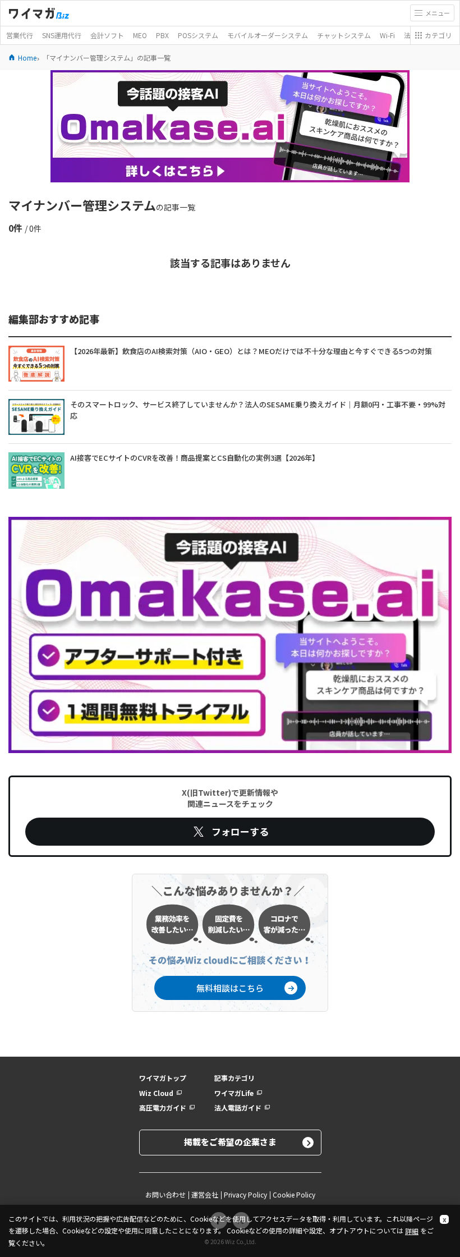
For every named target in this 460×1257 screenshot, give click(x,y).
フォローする (240, 831)
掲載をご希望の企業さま (230, 1142)
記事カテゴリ (234, 1078)
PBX (162, 35)
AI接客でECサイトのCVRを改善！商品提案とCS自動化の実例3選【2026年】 (194, 457)
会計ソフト (107, 35)
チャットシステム (344, 35)
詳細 (411, 1231)
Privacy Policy (245, 1194)
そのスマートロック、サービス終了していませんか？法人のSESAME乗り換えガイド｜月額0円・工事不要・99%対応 (257, 410)
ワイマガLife (234, 1093)
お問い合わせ (165, 1194)
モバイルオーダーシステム (267, 35)
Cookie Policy (294, 1194)
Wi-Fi (387, 35)
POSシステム (198, 35)
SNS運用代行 (61, 35)
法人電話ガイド (237, 1107)
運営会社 (204, 1194)
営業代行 (19, 35)
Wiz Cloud (156, 1093)
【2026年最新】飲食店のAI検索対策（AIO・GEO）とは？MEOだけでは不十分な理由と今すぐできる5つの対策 (251, 351)
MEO (140, 35)
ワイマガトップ (162, 1078)
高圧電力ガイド (162, 1107)
